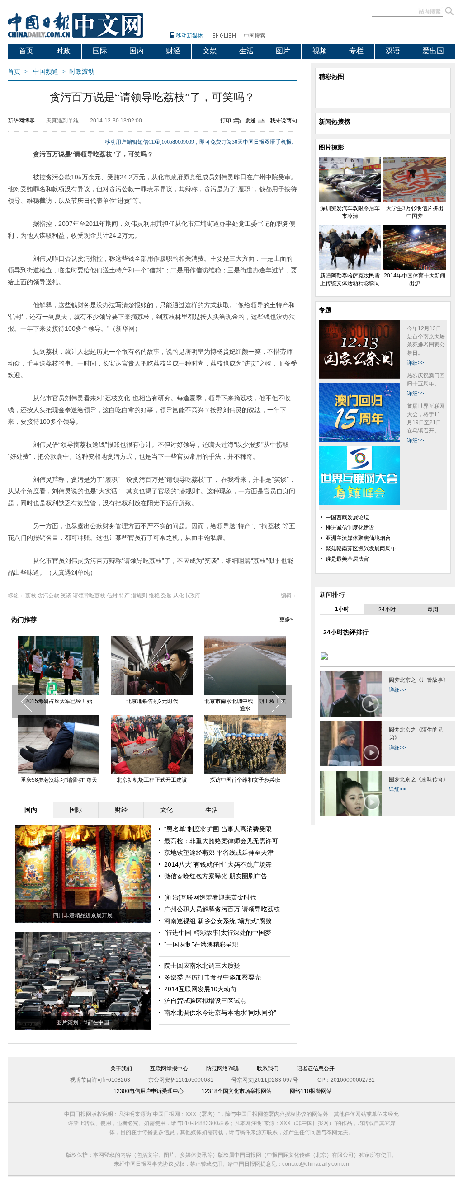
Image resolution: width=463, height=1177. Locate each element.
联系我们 (268, 1068)
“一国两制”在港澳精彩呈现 (201, 944)
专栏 (356, 51)
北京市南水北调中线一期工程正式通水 (221, 705)
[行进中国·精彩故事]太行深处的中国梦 (217, 932)
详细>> (415, 363)
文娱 (210, 51)
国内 (136, 51)
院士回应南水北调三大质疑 (202, 965)
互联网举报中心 (169, 1068)
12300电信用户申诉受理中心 (148, 1091)
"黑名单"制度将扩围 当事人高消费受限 (218, 829)
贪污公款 (48, 595)
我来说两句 (283, 120)
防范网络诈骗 (222, 1068)
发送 (250, 120)
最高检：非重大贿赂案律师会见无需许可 (221, 840)
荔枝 (30, 595)
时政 (63, 51)
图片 (283, 51)
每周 (432, 609)
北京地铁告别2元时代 (128, 701)
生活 (246, 51)
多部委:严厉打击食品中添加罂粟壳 (212, 977)
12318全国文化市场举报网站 (237, 1091)
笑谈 (66, 595)
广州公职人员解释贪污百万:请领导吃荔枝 (222, 909)
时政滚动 (81, 71)
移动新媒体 (189, 36)
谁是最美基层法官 (347, 559)
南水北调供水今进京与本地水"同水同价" (220, 1012)
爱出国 (433, 51)
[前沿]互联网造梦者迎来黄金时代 (210, 897)
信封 (112, 595)
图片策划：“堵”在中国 (83, 1022)
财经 (173, 51)
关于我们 (121, 1068)
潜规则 (139, 595)
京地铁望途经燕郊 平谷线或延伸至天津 (219, 852)
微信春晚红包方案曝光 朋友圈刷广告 (215, 876)
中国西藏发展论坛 (347, 517)
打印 (225, 120)
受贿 (166, 595)
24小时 (387, 609)
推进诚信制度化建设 (350, 528)
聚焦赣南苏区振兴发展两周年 (361, 548)
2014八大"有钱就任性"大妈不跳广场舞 (218, 864)
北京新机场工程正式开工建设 (128, 780)
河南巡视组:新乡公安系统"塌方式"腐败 (218, 920)
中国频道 (45, 71)
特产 (124, 595)
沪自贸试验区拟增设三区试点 (205, 1000)
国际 (100, 51)
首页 (26, 51)
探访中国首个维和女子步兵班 (221, 780)
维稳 (154, 595)
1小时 (342, 609)
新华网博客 (21, 120)
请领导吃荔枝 (89, 595)
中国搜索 (254, 36)
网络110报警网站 (311, 1091)
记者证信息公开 (316, 1068)
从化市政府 (186, 595)
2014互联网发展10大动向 (200, 989)
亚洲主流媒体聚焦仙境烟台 (358, 538)
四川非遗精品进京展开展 (83, 915)
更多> (286, 619)
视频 (319, 51)
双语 (393, 51)
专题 (325, 310)
